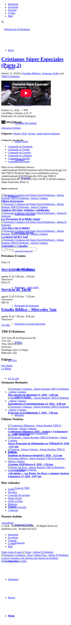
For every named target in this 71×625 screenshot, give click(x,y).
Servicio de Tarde (16, 289)
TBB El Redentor (10, 76)
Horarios (12, 492)
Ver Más (5, 325)
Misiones (12, 504)
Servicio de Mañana (18, 269)
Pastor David (14, 498)
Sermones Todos (50, 73)
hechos (31, 133)
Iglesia (11, 489)
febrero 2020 (20, 133)
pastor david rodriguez (48, 133)
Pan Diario (7, 365)
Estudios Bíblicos (31, 73)
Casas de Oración (17, 507)
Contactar (13, 510)
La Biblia (6, 368)
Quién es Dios (15, 501)
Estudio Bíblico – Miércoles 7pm (28, 309)
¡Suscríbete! (7, 522)
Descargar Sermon (11, 128)
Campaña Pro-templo (19, 495)
